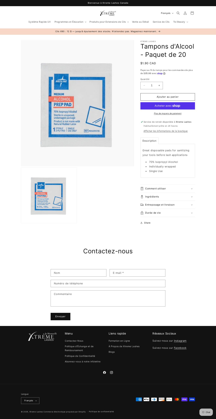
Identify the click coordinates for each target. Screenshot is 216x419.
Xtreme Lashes (36, 412)
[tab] (149, 141)
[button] (70, 22)
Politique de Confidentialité (80, 356)
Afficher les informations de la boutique (166, 131)
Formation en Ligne (119, 340)
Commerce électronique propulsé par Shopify (64, 412)
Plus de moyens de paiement (167, 113)
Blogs (112, 352)
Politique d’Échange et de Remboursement (79, 348)
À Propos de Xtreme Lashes (124, 346)
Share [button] (147, 222)
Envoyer (60, 316)
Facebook (180, 347)
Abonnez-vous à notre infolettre (83, 361)
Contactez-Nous (74, 340)
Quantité (144, 79)
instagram (180, 340)
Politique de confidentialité (101, 411)
